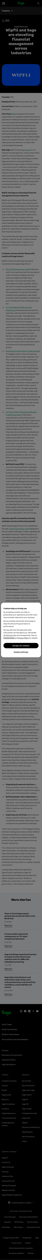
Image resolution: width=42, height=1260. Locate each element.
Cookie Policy (8, 638)
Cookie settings (21, 652)
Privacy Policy (23, 638)
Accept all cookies (21, 646)
